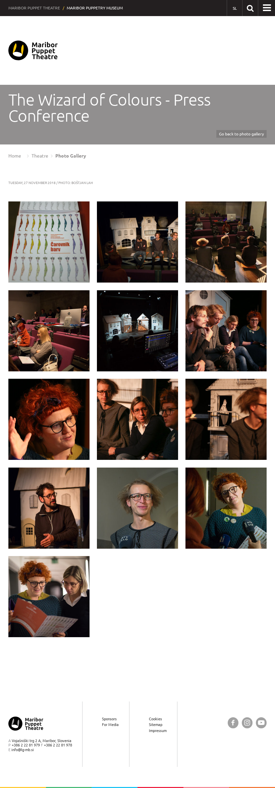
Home (14, 156)
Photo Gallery (70, 156)
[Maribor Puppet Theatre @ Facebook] (233, 722)
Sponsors (109, 719)
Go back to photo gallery (241, 133)
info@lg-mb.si (22, 749)
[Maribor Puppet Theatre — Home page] (33, 50)
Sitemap (155, 724)
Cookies (155, 719)
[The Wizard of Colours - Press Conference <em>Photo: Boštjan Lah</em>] (49, 242)
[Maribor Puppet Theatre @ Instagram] (247, 722)
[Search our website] (250, 8)
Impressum (158, 730)
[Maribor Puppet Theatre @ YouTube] (261, 722)
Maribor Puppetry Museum (95, 7)
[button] (267, 8)
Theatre (40, 156)
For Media (110, 724)
